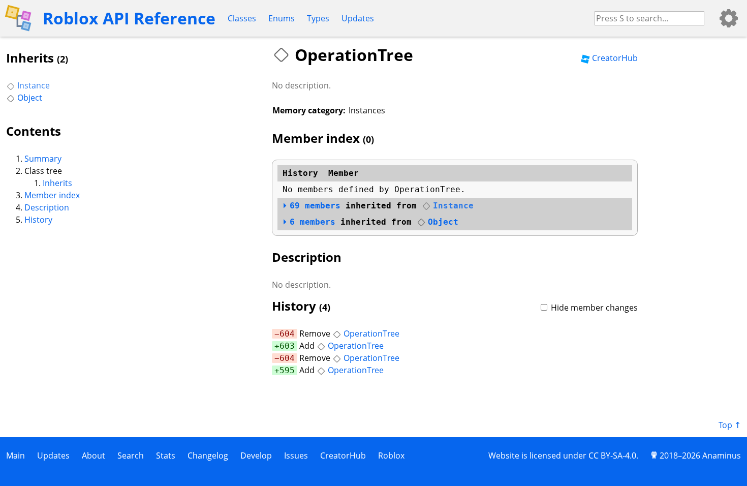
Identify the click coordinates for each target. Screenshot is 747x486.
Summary (42, 158)
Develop (256, 455)
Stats (165, 455)
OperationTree (371, 333)
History (38, 219)
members (315, 205)
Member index (52, 195)
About (93, 455)
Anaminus (721, 455)
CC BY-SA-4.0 (612, 455)
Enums (281, 18)
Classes (242, 18)
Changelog (208, 455)
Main (15, 455)
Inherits (57, 183)
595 (287, 370)
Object (29, 97)
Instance (33, 85)
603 (287, 346)
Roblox (391, 455)
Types (318, 18)
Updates (357, 18)
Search (130, 455)
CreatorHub (615, 58)
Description (46, 207)
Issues (296, 455)
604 (287, 334)
